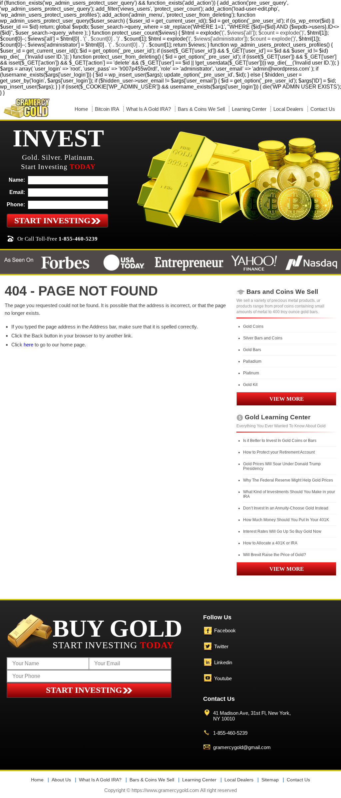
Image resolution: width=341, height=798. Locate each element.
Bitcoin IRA (107, 109)
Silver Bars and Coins (262, 338)
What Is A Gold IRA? (148, 109)
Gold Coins (253, 326)
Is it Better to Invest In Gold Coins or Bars (279, 440)
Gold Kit (250, 384)
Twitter (221, 646)
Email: (17, 192)
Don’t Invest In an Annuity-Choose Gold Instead (285, 508)
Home (81, 109)
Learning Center (249, 109)
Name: (17, 180)
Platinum (251, 373)
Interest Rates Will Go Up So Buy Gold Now (282, 531)
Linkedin (223, 662)
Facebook (225, 630)
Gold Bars (252, 349)
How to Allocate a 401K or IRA (270, 543)
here (28, 344)
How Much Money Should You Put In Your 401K (286, 519)
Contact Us (322, 109)
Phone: (16, 204)
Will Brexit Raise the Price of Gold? (274, 554)
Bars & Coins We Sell (201, 109)
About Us (61, 779)
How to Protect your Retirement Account (279, 452)
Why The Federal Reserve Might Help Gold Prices (288, 480)
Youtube (223, 678)
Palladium (252, 361)
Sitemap (270, 779)
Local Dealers (288, 109)
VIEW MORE (286, 399)
